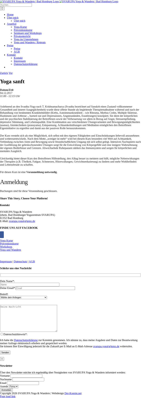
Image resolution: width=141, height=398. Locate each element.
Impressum (6, 261)
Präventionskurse (9, 243)
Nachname (6, 379)
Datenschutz (20, 261)
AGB (32, 261)
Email (3, 382)
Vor (11, 73)
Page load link (7, 396)
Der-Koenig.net (73, 393)
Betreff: (4, 294)
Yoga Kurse (6, 240)
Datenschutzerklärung (26, 340)
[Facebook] (2, 234)
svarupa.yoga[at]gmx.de (22, 221)
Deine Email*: (8, 288)
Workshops (6, 246)
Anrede (4, 386)
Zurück (4, 73)
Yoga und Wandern (10, 249)
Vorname (5, 375)
